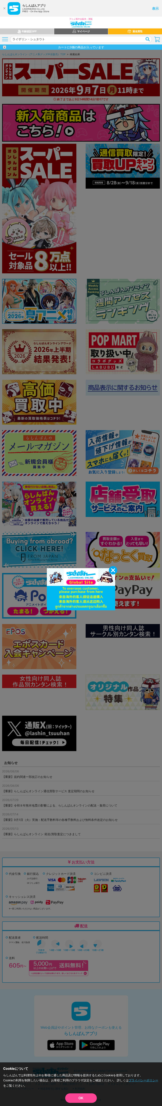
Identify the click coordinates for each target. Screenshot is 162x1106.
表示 (155, 8)
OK (81, 1098)
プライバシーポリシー (143, 1080)
